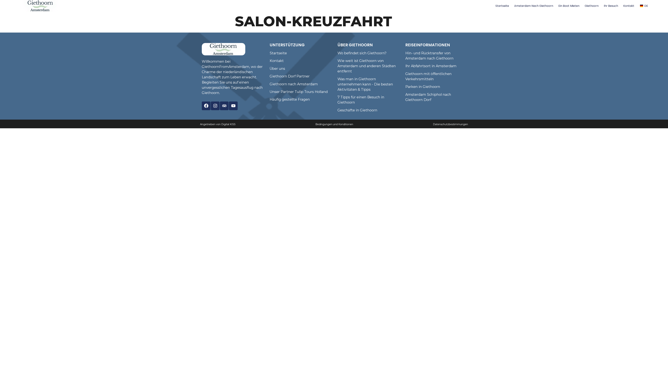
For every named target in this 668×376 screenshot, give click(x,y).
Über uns (277, 68)
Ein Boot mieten (568, 6)
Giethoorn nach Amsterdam (294, 84)
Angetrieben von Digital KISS (218, 124)
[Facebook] (206, 105)
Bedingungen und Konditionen (334, 124)
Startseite (502, 6)
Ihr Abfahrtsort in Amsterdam (430, 66)
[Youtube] (233, 105)
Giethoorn (592, 6)
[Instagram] (215, 105)
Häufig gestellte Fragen (290, 99)
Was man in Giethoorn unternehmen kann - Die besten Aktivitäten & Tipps (365, 84)
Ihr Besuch (611, 6)
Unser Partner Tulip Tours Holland (299, 92)
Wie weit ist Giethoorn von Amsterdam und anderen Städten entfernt (366, 66)
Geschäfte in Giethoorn (357, 110)
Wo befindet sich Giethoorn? (362, 53)
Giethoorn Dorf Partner (290, 76)
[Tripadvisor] (224, 105)
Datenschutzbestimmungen (450, 124)
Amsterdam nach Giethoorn (533, 6)
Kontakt (628, 6)
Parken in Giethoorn (422, 87)
